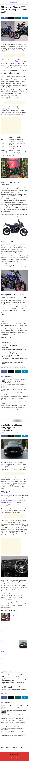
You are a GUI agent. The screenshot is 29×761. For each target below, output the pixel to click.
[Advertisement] (14, 55)
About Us (3, 747)
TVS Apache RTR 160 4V (19, 367)
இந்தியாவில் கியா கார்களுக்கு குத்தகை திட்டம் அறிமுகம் (14, 689)
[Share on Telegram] (25, 18)
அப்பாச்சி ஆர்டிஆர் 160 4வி (16, 60)
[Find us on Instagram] (14, 757)
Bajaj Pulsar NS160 (8, 367)
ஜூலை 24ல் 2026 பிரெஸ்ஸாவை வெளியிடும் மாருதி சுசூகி (12, 720)
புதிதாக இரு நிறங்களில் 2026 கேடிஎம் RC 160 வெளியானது (13, 405)
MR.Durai (4, 14)
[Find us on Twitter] (13, 757)
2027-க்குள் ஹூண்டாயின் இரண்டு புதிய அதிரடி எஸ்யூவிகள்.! (13, 726)
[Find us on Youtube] (16, 757)
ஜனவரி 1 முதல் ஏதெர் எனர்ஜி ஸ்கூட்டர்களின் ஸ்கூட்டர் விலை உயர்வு (14, 409)
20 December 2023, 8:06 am (14, 14)
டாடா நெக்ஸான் (24, 602)
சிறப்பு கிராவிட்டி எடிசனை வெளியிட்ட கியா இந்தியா (13, 676)
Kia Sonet (6, 693)
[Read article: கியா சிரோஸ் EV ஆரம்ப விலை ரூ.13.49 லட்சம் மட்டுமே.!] (3, 712)
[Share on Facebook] (4, 18)
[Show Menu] (27, 2)
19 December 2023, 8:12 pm (14, 432)
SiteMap (7, 747)
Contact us (13, 747)
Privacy (22, 747)
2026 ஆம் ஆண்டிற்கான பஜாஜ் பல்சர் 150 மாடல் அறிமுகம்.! (12, 407)
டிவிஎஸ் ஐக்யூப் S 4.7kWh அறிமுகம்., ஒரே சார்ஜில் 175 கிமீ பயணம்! (14, 396)
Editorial (17, 747)
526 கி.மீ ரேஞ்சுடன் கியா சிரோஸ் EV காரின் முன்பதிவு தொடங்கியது (14, 718)
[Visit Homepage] (13, 2)
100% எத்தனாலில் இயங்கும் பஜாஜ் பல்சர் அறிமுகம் (12, 353)
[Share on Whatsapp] (18, 18)
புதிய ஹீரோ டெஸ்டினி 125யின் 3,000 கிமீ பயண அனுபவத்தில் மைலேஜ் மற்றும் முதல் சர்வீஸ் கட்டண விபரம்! (17, 381)
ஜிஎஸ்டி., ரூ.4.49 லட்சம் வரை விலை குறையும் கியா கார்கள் (14, 674)
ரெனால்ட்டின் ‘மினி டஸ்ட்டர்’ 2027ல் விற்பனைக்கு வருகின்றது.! (13, 735)
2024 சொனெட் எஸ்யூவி (6, 495)
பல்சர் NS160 (15, 61)
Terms (26, 747)
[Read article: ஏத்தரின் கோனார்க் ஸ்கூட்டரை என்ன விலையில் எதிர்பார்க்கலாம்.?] (3, 386)
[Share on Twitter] (11, 18)
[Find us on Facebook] (11, 757)
